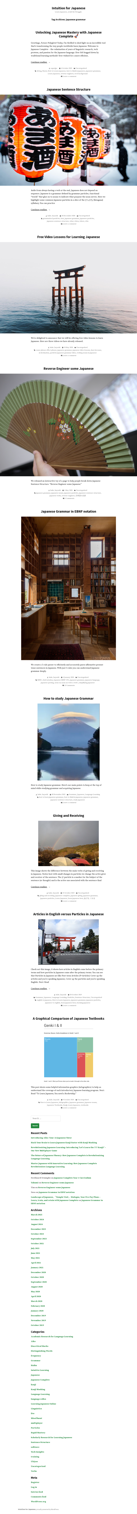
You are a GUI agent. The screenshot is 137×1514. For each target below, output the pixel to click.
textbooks (84, 1105)
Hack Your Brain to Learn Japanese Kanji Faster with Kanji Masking (64, 1142)
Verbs (34, 1471)
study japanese (79, 800)
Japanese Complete (40, 1380)
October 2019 (37, 1325)
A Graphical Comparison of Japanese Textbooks (68, 1018)
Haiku (34, 1365)
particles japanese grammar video (63, 353)
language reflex (38, 1399)
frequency (36, 1356)
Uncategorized (81, 68)
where (82, 221)
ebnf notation (48, 680)
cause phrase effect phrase (46, 350)
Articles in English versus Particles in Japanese (68, 914)
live (32, 1413)
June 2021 (35, 1253)
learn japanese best (75, 898)
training (35, 1457)
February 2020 (38, 1306)
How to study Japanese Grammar (68, 698)
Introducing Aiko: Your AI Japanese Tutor (51, 1138)
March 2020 (36, 1301)
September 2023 (39, 1239)
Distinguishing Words (41, 1351)
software (35, 1447)
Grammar (72, 794)
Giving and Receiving (68, 815)
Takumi (34, 1183)
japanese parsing (47, 683)
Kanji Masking (38, 1389)
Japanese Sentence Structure (68, 89)
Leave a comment (69, 76)
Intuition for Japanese (68, 8)
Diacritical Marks (39, 1346)
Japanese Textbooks (54, 1105)
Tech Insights (37, 1452)
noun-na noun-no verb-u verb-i (66, 683)
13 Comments (69, 685)
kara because (96, 350)
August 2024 (37, 1224)
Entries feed (37, 1492)
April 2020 (36, 1296)
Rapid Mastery (38, 1433)
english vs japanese (44, 1000)
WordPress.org (38, 1501)
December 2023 (38, 1229)
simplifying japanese (87, 683)
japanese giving (76, 896)
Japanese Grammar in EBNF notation (68, 511)
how (62, 218)
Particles (70, 997)
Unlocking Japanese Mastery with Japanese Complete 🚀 (69, 34)
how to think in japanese (76, 71)
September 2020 (39, 1282)
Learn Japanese (54, 74)
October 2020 (37, 1277)
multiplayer (37, 1423)
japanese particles (87, 218)
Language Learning (92, 794)
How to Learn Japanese (57, 71)
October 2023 (37, 1234)
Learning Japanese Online (43, 1404)
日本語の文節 (81, 496)
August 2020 (37, 1287)
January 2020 (37, 1311)
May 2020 (35, 1291)
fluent (44, 71)
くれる (92, 898)
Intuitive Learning (40, 1370)
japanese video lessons (81, 350)
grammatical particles (51, 218)
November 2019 (38, 1320)
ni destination (44, 353)
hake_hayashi (53, 216)
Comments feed (38, 1497)
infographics (64, 1102)
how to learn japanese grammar (51, 797)
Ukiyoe (34, 1461)
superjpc (54, 68)
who (86, 221)
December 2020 (38, 1272)
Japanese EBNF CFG (61, 680)
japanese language (92, 680)
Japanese (80, 794)
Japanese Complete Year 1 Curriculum (72, 1178)
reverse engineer (67, 74)
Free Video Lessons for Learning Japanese (68, 237)
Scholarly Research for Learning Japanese (51, 1437)
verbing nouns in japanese (87, 353)
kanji (33, 1384)
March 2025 (36, 1215)
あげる (86, 898)
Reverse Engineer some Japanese (69, 368)
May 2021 (35, 1258)
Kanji (65, 1105)
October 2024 (37, 1219)
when (76, 221)
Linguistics (36, 1408)
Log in (34, 1487)
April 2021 (36, 1263)
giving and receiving (46, 896)
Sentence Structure (82, 997)
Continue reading (44, 62)
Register (35, 1482)
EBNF (39, 680)
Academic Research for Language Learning (52, 1336)
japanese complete (62, 896)
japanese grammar (93, 71)
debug (39, 71)
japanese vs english (52, 1003)
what (72, 221)
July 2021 (35, 1248)
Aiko (33, 1341)
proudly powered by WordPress (47, 1509)
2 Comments (69, 498)
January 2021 (37, 1267)
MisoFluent (36, 1418)
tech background (81, 74)
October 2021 (37, 1243)
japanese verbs (55, 496)
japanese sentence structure (58, 221)
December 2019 (38, 1315)
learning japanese (83, 1003)
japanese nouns (57, 493)
